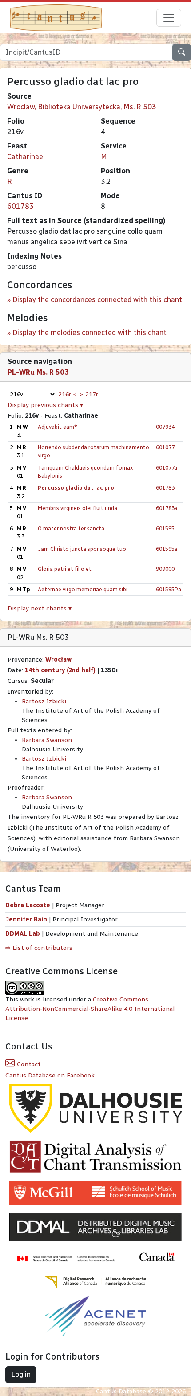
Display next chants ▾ (40, 608)
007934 (165, 426)
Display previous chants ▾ (45, 405)
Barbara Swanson (47, 740)
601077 (165, 447)
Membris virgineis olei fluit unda (77, 508)
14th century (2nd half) (60, 670)
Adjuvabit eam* (57, 426)
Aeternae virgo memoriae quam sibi (82, 589)
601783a (166, 508)
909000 (165, 569)
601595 (165, 528)
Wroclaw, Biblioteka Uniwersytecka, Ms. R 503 (81, 107)
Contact (28, 1064)
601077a (166, 467)
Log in (21, 1374)
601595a (166, 549)
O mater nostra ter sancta (71, 528)
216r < (67, 394)
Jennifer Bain (27, 919)
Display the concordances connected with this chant (97, 299)
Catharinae (25, 156)
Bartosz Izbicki (44, 701)
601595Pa (168, 589)
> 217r (89, 394)
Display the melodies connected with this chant (89, 332)
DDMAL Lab (22, 933)
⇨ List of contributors (38, 948)
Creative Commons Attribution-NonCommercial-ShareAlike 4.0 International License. (90, 1009)
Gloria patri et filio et (65, 569)
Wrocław (58, 659)
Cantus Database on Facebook (50, 1075)
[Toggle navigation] (168, 18)
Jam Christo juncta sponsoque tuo (82, 549)
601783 (20, 206)
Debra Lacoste (27, 905)
